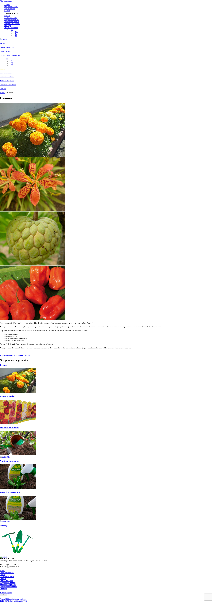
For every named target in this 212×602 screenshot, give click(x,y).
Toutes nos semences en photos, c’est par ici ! (16, 355)
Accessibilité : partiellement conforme (13, 599)
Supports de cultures (11, 20)
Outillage (7, 26)
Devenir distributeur (11, 28)
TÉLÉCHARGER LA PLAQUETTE (13, 601)
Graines (7, 16)
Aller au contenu (6, 1)
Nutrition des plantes (11, 22)
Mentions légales (6, 593)
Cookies (3, 595)
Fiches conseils (9, 9)
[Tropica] (3, 39)
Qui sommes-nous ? (11, 7)
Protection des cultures (12, 24)
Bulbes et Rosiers (10, 18)
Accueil (7, 5)
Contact (7, 11)
